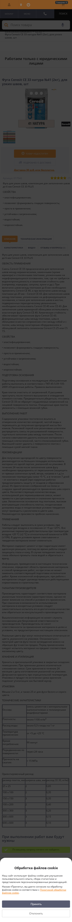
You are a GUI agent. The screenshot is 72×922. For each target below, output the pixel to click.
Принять (36, 904)
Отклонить (36, 913)
